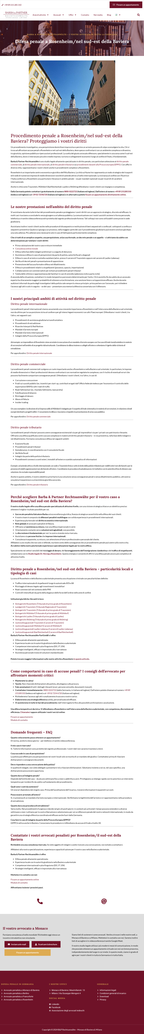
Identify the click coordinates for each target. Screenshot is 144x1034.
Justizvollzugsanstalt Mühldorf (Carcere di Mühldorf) (38, 626)
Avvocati (57, 15)
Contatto (85, 15)
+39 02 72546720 (39, 194)
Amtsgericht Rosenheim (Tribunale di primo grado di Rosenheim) (43, 604)
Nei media (98, 15)
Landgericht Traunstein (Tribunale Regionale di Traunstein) (40, 607)
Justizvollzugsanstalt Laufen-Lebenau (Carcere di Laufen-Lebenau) (44, 629)
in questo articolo (81, 659)
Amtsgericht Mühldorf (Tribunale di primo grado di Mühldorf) (42, 613)
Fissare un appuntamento (22, 717)
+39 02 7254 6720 (54, 693)
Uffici (71, 15)
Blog (109, 15)
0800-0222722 (70, 191)
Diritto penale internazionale (39, 353)
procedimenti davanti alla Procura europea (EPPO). (99, 164)
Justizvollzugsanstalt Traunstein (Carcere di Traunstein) (39, 622)
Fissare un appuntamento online (25, 879)
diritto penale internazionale (37, 164)
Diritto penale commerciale (39, 416)
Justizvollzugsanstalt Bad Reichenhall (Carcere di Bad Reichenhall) (44, 632)
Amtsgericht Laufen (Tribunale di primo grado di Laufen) (39, 616)
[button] (138, 15)
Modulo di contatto (19, 720)
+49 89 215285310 (123, 191)
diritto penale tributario (62, 164)
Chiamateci (25, 712)
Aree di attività (39, 15)
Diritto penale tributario (37, 484)
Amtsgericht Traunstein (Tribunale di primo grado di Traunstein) (43, 610)
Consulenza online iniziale (26, 248)
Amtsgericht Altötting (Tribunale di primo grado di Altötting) (41, 619)
